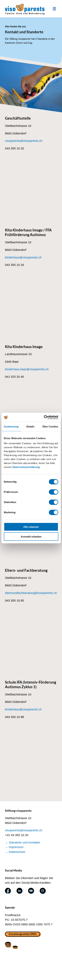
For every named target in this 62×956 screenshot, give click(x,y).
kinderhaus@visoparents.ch (23, 257)
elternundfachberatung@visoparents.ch (31, 593)
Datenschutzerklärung (26, 467)
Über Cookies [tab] (50, 426)
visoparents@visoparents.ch (23, 140)
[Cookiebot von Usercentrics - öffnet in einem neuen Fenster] (44, 417)
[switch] (53, 492)
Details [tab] (30, 426)
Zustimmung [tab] (11, 426)
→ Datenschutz (15, 852)
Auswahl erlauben (31, 536)
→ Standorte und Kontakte (22, 842)
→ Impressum (14, 847)
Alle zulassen (31, 526)
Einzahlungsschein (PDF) (23, 933)
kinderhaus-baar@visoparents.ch (27, 369)
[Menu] (54, 8)
